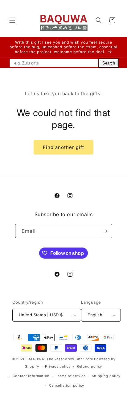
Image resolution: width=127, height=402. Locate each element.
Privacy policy (58, 366)
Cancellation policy (66, 385)
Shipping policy (106, 376)
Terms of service (71, 376)
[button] (12, 20)
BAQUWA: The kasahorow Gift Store (60, 359)
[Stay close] (105, 231)
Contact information (31, 376)
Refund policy (89, 366)
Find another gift (63, 147)
